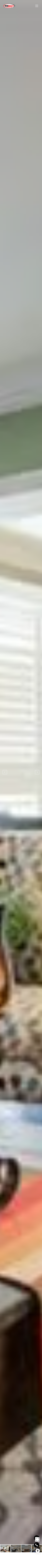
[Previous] (5, 772)
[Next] (37, 772)
